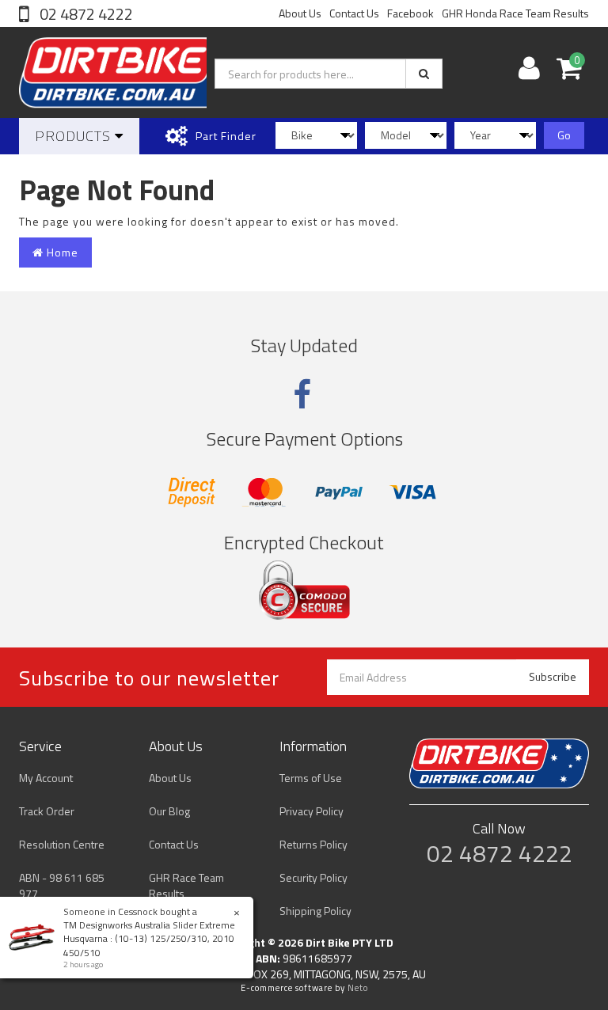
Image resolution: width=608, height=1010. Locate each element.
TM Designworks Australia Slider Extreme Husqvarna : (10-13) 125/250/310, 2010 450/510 (149, 938)
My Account (46, 777)
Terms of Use (310, 777)
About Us (300, 13)
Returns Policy (313, 844)
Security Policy (313, 877)
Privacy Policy (311, 811)
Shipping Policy (315, 910)
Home (61, 252)
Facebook (410, 13)
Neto (358, 988)
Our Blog (169, 811)
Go (564, 135)
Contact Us (354, 13)
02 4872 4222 (84, 14)
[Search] (424, 74)
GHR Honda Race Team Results (515, 13)
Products (75, 135)
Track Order (46, 811)
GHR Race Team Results (186, 885)
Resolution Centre (61, 844)
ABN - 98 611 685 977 (61, 885)
